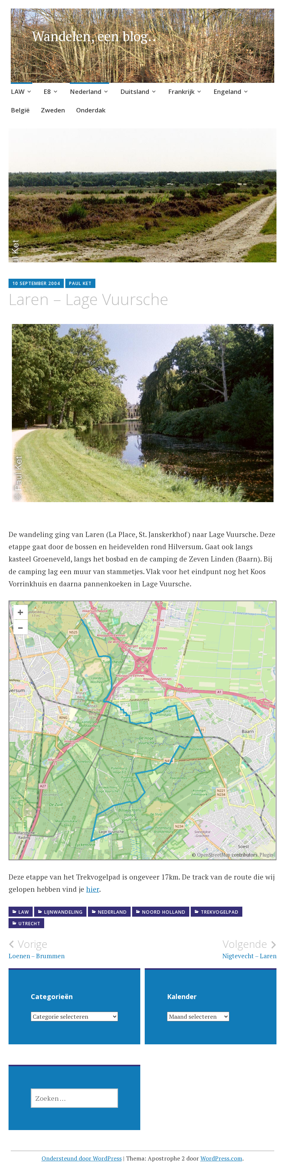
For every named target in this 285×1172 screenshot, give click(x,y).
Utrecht (29, 923)
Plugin (265, 854)
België (20, 110)
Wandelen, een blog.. (94, 36)
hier (92, 889)
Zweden (53, 110)
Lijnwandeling (63, 912)
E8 (47, 91)
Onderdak (90, 110)
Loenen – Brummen (37, 949)
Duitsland (134, 91)
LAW (17, 91)
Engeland (227, 91)
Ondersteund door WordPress (82, 1158)
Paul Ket (80, 283)
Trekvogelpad (220, 912)
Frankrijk (181, 91)
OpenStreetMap (213, 854)
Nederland (85, 91)
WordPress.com (221, 1158)
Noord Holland (164, 912)
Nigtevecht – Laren (249, 949)
